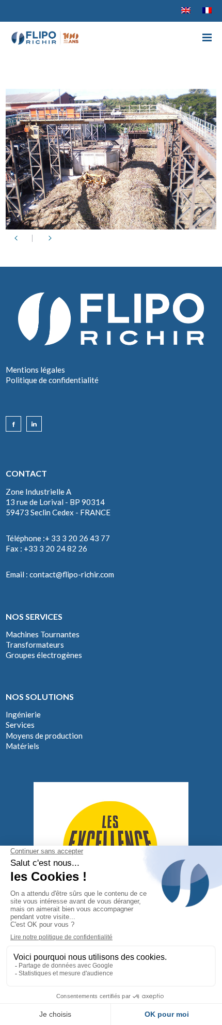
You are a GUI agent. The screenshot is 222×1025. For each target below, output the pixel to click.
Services (20, 724)
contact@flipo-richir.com (71, 574)
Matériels (22, 746)
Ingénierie (23, 714)
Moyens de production (44, 735)
